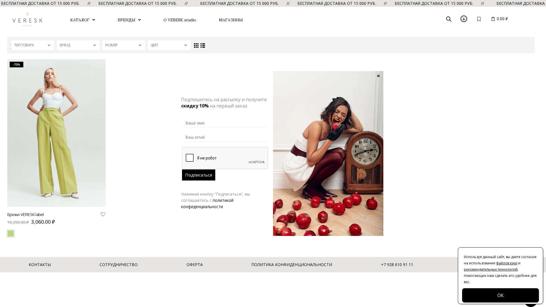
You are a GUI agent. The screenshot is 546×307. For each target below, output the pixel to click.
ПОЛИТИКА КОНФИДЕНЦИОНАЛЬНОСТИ (291, 264)
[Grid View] (196, 45)
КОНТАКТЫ (40, 264)
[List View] (202, 45)
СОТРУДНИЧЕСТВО (119, 264)
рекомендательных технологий (491, 269)
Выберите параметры (96, 69)
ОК (500, 295)
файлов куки (506, 263)
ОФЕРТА (195, 264)
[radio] (10, 233)
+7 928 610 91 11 (397, 264)
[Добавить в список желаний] (103, 213)
